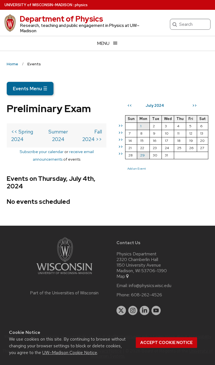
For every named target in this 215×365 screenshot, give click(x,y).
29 (142, 155)
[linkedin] (144, 310)
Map (120, 276)
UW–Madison (38, 5)
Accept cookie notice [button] (166, 342)
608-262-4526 (146, 295)
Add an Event (136, 168)
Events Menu (30, 89)
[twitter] (121, 310)
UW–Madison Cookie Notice (69, 352)
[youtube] (156, 310)
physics (81, 5)
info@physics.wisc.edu (150, 285)
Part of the (64, 293)
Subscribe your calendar (42, 151)
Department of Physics (61, 19)
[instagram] (133, 310)
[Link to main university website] (64, 275)
